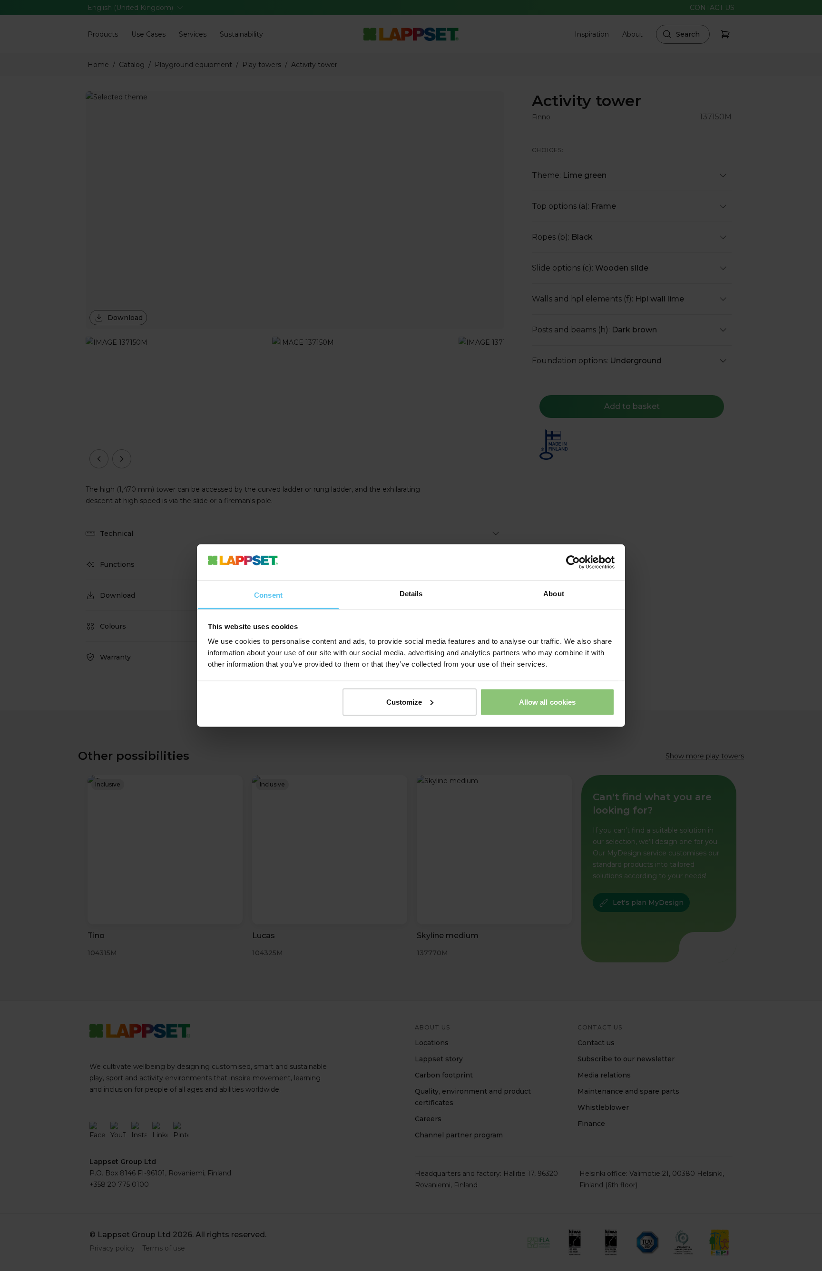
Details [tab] (411, 594)
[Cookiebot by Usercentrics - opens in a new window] (573, 562)
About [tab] (553, 594)
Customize (404, 702)
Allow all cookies (547, 702)
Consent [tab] (268, 595)
